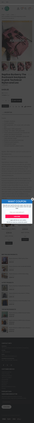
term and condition (21, 220)
